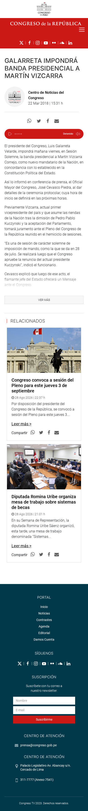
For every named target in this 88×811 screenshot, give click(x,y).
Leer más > (21, 424)
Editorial (44, 633)
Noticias (44, 613)
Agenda (44, 626)
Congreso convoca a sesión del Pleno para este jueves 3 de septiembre (43, 385)
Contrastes (44, 620)
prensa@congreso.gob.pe (38, 745)
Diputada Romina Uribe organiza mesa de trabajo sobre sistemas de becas (44, 502)
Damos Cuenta (44, 639)
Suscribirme (44, 719)
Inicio (44, 607)
